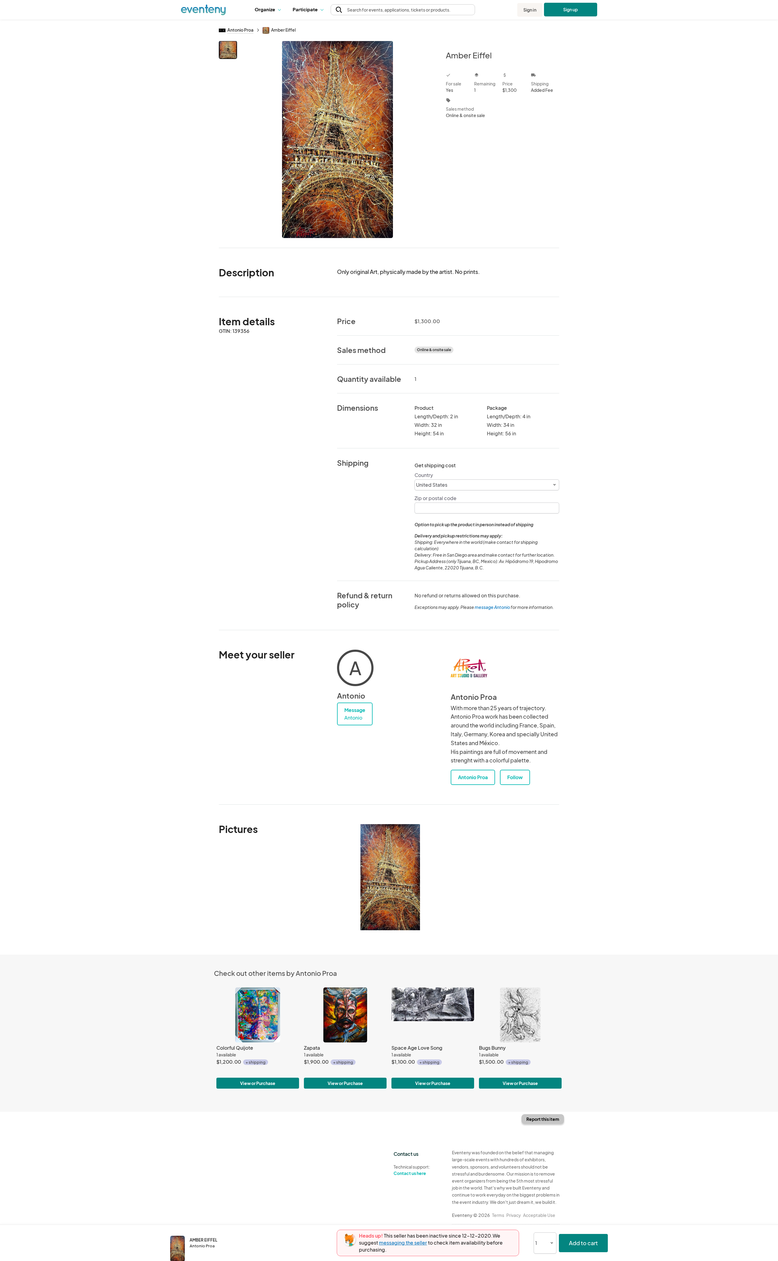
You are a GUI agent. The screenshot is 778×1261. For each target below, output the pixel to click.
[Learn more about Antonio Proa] (469, 668)
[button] (269, 9)
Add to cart (583, 1242)
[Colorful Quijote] (257, 1014)
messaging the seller (403, 1242)
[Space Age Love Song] (432, 1014)
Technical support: (412, 1170)
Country (424, 475)
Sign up (570, 9)
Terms (498, 1215)
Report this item (542, 1119)
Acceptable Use (539, 1215)
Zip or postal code (435, 498)
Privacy (513, 1215)
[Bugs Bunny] (520, 1014)
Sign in (529, 9)
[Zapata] (345, 1014)
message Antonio (492, 607)
